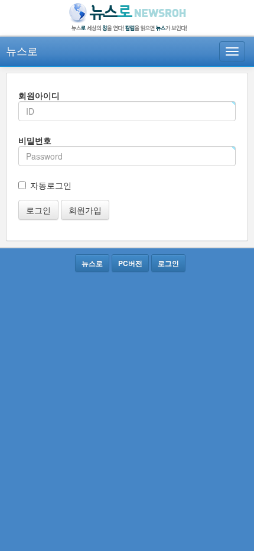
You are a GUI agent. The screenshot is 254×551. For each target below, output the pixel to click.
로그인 (38, 210)
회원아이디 (39, 95)
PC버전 (130, 263)
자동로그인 (50, 185)
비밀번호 (34, 140)
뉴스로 (22, 50)
